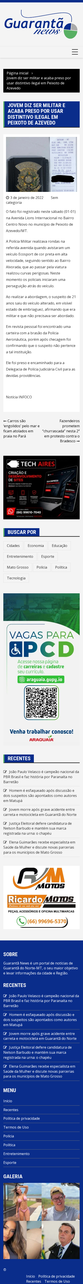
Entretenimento (20, 556)
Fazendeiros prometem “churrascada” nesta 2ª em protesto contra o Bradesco (61, 430)
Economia (36, 545)
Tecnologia (16, 578)
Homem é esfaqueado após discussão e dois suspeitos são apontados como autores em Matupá (40, 795)
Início (7, 1101)
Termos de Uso (16, 1127)
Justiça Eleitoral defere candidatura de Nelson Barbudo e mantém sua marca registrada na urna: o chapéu (37, 828)
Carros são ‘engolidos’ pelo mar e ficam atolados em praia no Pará (21, 428)
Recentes (10, 1109)
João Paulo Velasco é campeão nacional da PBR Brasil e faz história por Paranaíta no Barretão (41, 776)
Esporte (47, 556)
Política (61, 567)
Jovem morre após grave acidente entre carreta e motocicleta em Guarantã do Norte (40, 812)
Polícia (42, 567)
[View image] (22, 1201)
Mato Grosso (18, 567)
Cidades (13, 545)
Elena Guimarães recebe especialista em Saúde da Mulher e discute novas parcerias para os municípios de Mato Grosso (39, 847)
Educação (59, 545)
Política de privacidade (21, 1118)
